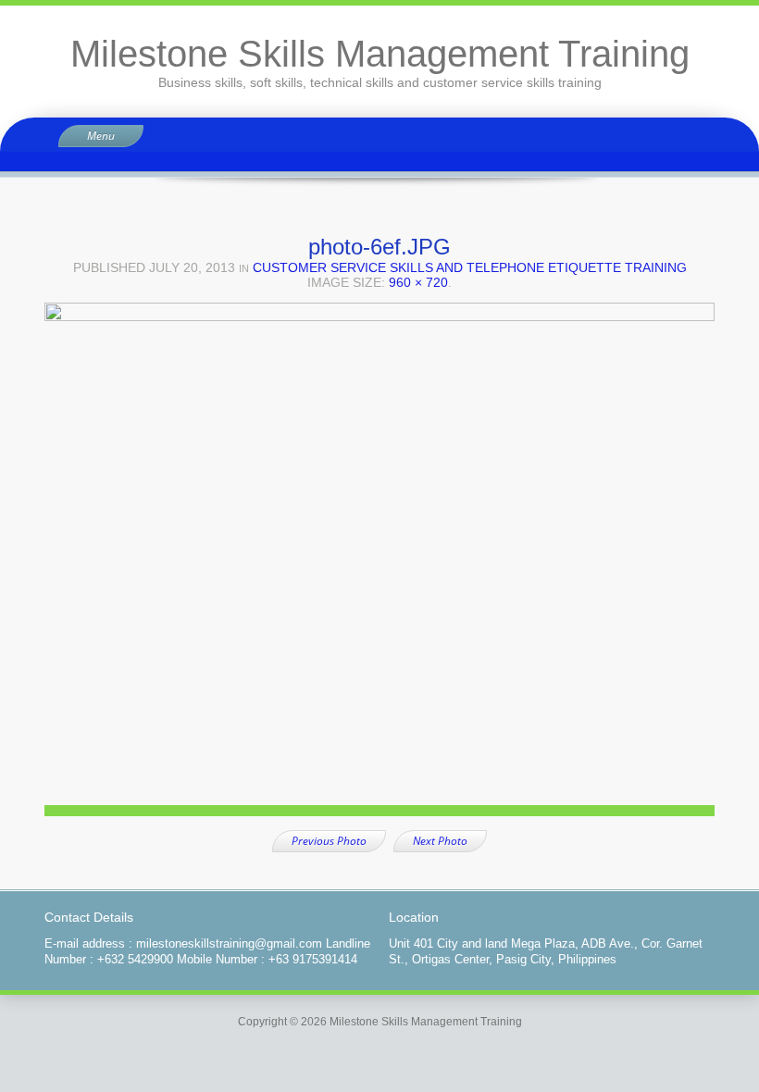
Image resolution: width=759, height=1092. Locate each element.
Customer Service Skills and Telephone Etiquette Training (470, 267)
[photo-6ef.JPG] (379, 566)
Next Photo (440, 841)
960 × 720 (418, 282)
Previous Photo (329, 841)
